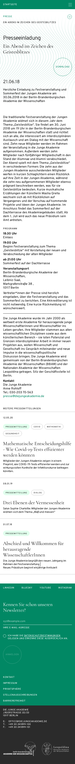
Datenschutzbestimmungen (42, 635)
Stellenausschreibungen (20, 695)
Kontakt (8, 677)
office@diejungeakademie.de (27, 721)
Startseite (10, 4)
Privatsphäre (12, 689)
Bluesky (27, 588)
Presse (7, 16)
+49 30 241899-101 (19, 727)
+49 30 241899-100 (19, 724)
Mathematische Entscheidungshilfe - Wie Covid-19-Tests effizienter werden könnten (37, 449)
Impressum (10, 683)
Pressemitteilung (16, 427)
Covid (37, 427)
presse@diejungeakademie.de (23, 396)
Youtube (45, 588)
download (63, 66)
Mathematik (54, 427)
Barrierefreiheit (14, 701)
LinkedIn (8, 588)
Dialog (38, 493)
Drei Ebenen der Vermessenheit (33, 503)
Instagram (65, 588)
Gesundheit (12, 434)
